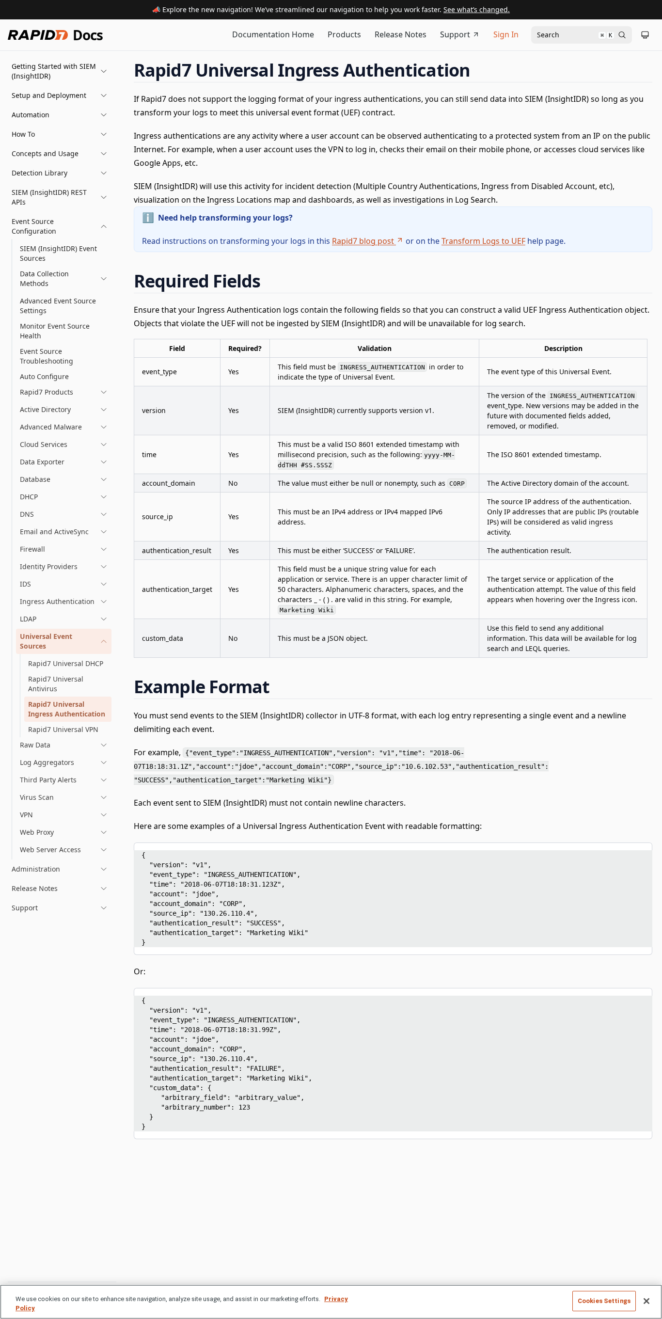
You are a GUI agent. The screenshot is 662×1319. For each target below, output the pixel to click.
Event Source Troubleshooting (46, 356)
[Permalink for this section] (479, 70)
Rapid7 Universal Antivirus (55, 683)
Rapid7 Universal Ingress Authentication (66, 708)
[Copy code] (638, 853)
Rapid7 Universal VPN (63, 729)
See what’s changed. (476, 9)
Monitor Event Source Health (55, 330)
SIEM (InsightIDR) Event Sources (58, 253)
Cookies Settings (604, 1300)
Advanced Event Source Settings (58, 305)
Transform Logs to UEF (483, 241)
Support (455, 34)
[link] (63, 278)
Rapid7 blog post (363, 241)
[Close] (646, 1301)
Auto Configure (44, 376)
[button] (59, 71)
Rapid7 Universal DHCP (65, 663)
